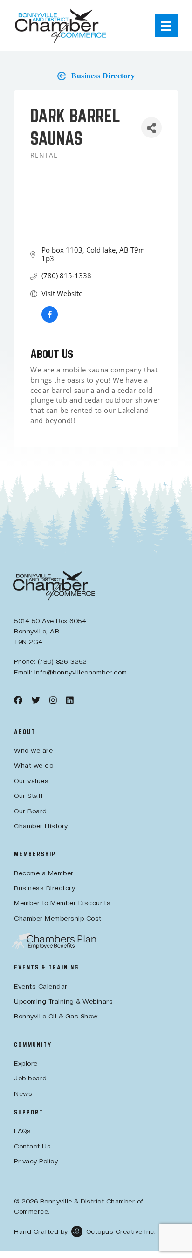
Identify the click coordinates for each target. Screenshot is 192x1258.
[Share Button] (151, 127)
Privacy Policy (36, 1161)
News (23, 1093)
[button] (96, 76)
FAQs (22, 1130)
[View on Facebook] (49, 319)
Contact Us (32, 1146)
